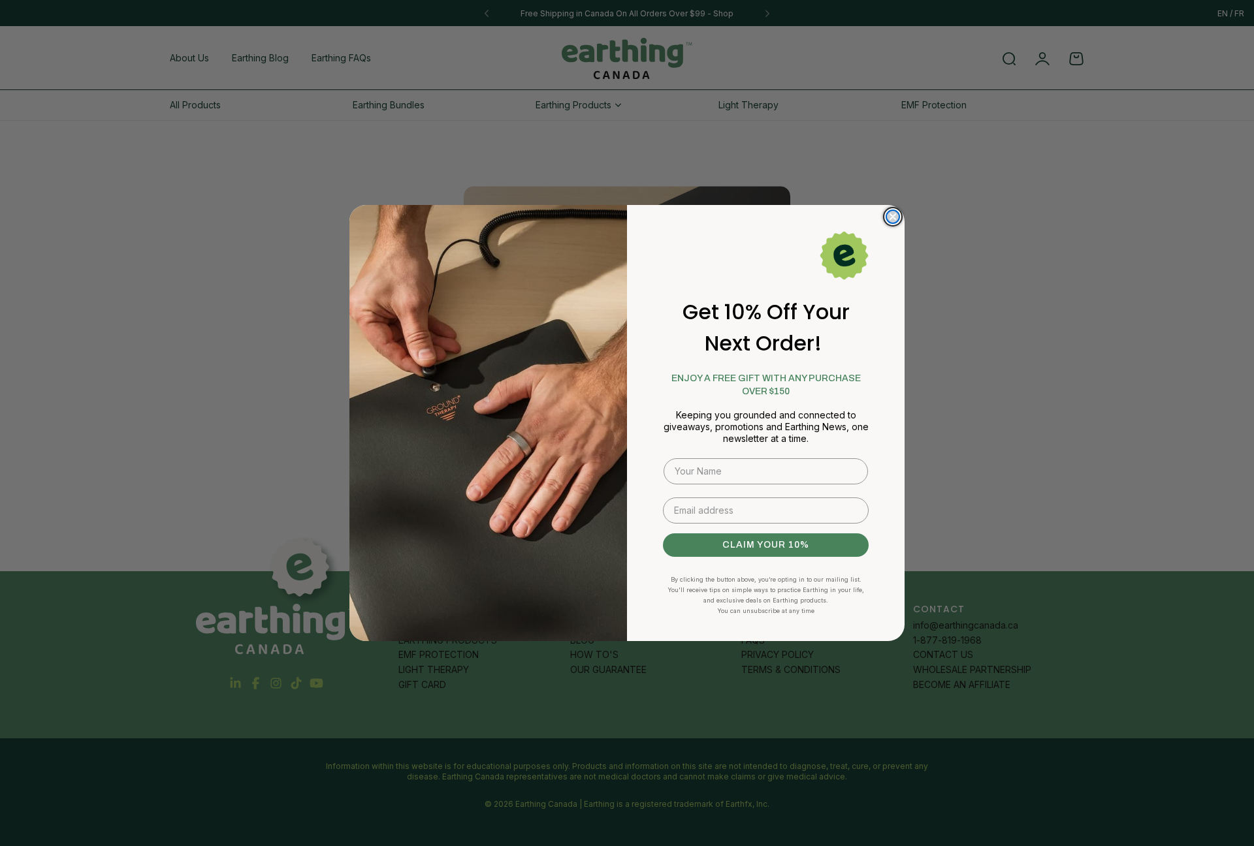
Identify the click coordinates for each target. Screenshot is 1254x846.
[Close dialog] (892, 216)
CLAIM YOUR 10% (765, 545)
